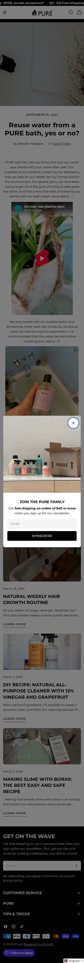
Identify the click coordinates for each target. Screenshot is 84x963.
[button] (73, 961)
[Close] (73, 423)
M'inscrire (42, 536)
